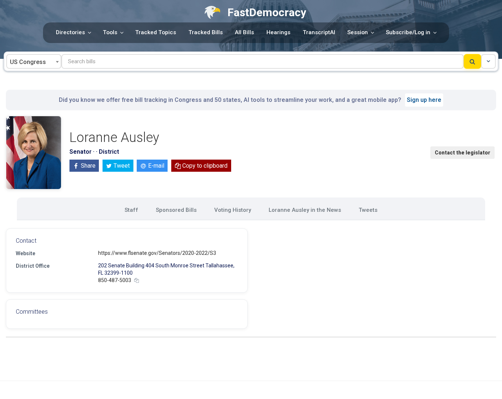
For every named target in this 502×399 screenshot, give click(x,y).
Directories (70, 32)
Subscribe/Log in (408, 32)
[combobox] (33, 61)
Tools (110, 32)
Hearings (278, 32)
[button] (488, 61)
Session (357, 32)
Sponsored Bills (176, 210)
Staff (131, 210)
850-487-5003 (114, 280)
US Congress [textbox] (28, 61)
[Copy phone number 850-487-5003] (136, 280)
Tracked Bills (206, 32)
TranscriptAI (319, 32)
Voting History (232, 210)
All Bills (244, 32)
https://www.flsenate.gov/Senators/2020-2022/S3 (157, 253)
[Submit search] (472, 61)
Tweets (368, 210)
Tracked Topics (155, 32)
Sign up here (424, 99)
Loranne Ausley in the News (305, 210)
